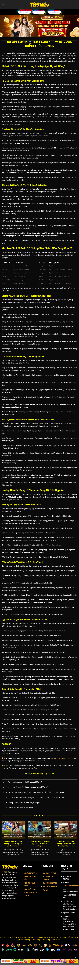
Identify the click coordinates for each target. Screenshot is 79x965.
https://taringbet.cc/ (62, 758)
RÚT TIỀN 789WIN (50, 887)
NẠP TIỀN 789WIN (50, 883)
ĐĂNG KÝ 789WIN (49, 873)
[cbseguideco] (39, 4)
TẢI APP (46, 890)
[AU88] (20, 961)
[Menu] (3, 4)
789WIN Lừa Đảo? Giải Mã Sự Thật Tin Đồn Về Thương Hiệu (39, 843)
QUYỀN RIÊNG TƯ (30, 873)
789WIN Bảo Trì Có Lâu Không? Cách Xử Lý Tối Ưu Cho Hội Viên (13, 843)
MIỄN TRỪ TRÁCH (30, 889)
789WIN (4, 872)
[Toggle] (4, 782)
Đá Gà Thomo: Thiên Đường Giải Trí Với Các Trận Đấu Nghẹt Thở (66, 843)
